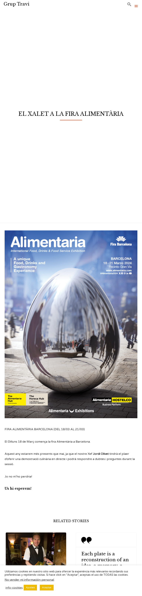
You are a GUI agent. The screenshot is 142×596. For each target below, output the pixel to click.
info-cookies (14, 588)
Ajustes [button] (30, 587)
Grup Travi (16, 4)
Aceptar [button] (46, 587)
